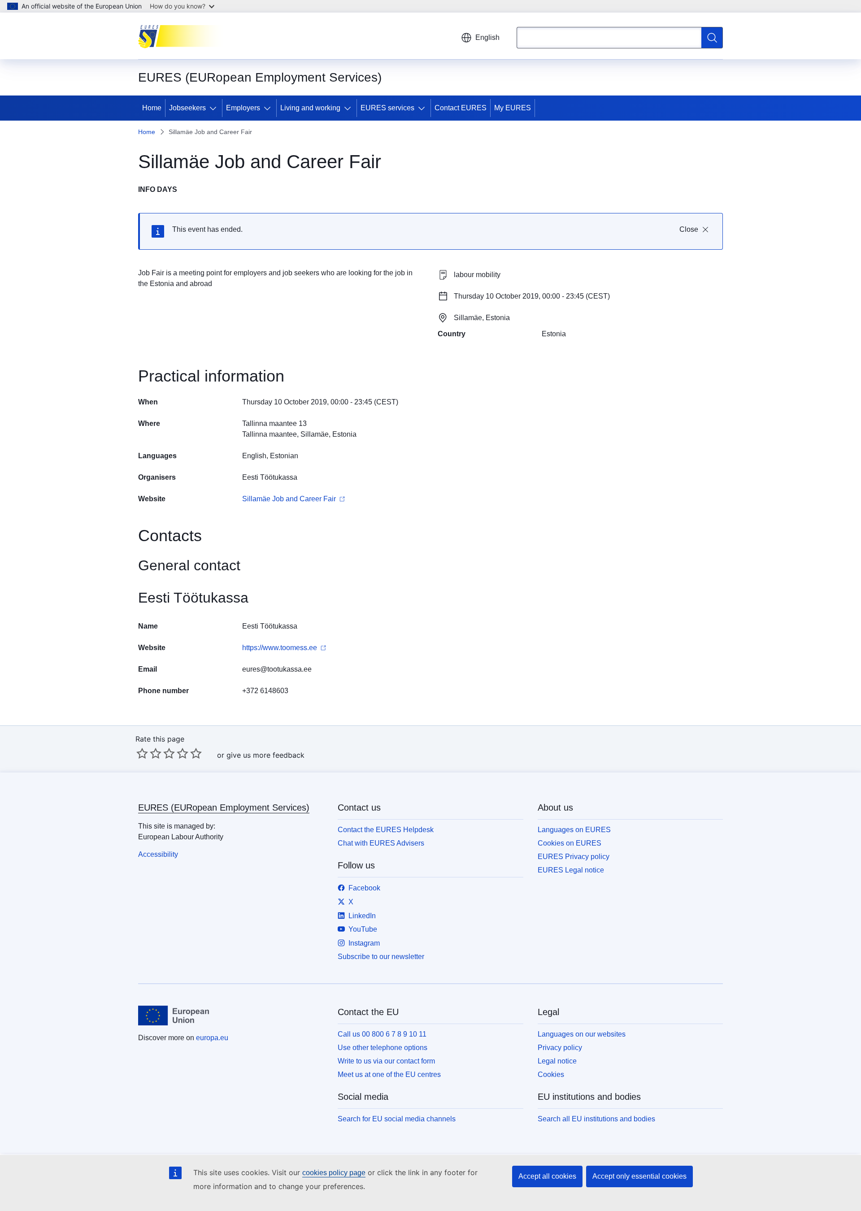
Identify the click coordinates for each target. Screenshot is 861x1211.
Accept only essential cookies (639, 1176)
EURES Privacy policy (573, 856)
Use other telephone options (382, 1047)
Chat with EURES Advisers (381, 843)
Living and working (310, 108)
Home (151, 108)
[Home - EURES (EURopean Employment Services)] (183, 35)
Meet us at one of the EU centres (389, 1074)
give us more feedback (265, 755)
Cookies (551, 1074)
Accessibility (158, 854)
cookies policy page (333, 1172)
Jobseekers (187, 108)
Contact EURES (461, 108)
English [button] (487, 37)
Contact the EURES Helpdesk (386, 829)
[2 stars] (148, 753)
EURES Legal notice (571, 870)
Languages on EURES (574, 829)
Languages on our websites (582, 1034)
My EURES (512, 108)
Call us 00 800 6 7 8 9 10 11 (382, 1034)
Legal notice (557, 1061)
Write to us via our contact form (386, 1061)
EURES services (387, 108)
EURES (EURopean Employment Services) (223, 807)
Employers (243, 108)
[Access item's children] (215, 108)
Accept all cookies (547, 1176)
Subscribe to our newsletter (381, 956)
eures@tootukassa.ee (277, 669)
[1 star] (142, 753)
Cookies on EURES (569, 843)
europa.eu (212, 1038)
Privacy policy (560, 1047)
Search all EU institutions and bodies (596, 1119)
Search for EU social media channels (397, 1119)
